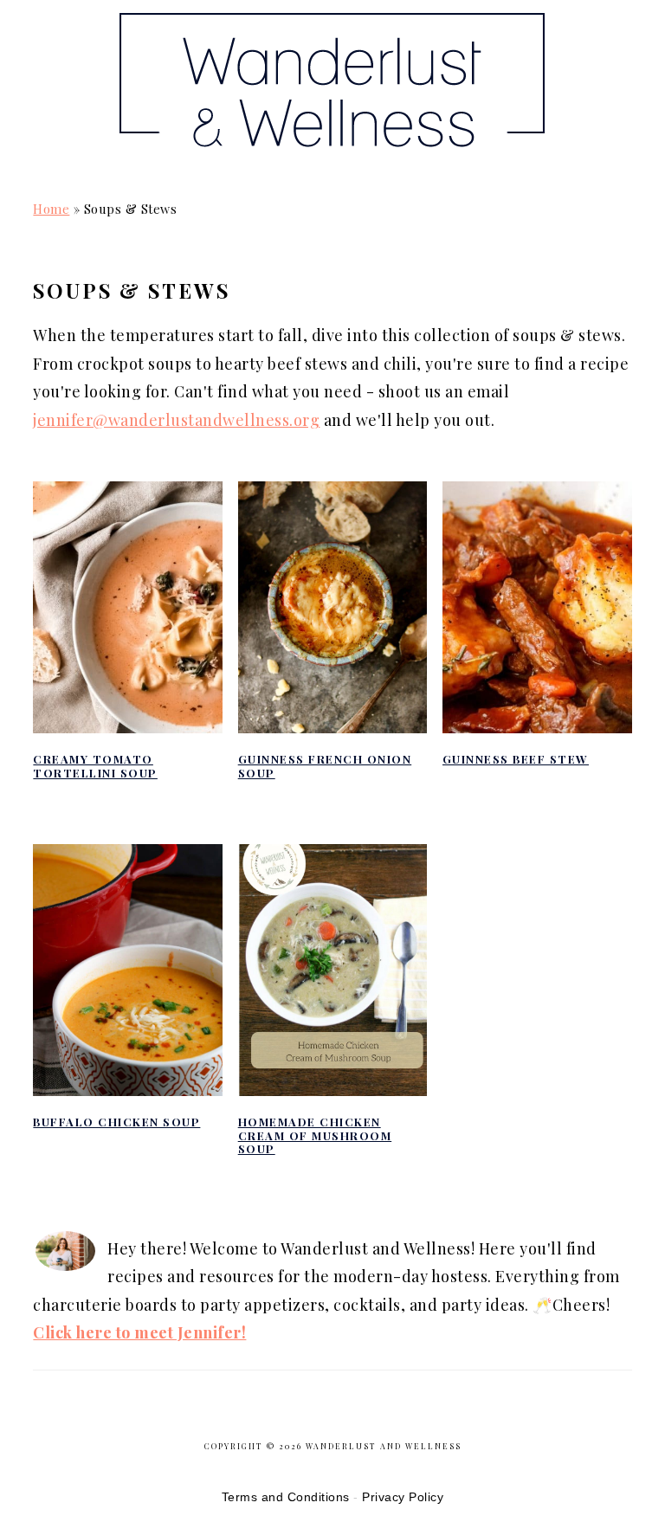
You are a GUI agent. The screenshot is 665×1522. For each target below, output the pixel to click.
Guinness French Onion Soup (325, 765)
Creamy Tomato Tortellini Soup (95, 765)
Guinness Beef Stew (515, 758)
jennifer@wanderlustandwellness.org (176, 420)
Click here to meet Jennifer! (139, 1332)
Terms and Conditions (286, 1497)
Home (51, 208)
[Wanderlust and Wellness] (332, 155)
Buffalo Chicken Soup (116, 1121)
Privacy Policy (402, 1497)
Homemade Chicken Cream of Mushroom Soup (315, 1135)
